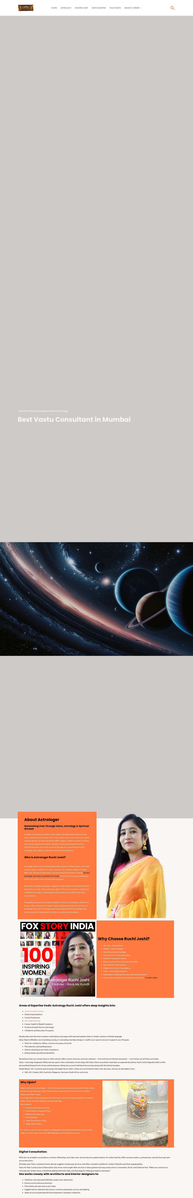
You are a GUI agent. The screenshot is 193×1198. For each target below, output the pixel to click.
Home (54, 8)
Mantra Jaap (81, 8)
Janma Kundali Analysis (34, 1011)
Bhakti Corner (132, 8)
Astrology (66, 8)
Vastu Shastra (99, 8)
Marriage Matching (32, 1021)
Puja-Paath (115, 8)
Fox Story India (151, 977)
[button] (172, 8)
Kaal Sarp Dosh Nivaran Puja (37, 1108)
